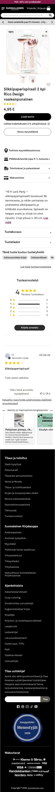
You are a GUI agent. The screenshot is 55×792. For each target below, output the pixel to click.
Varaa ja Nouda (13, 481)
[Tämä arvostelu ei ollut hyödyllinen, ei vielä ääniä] (47, 394)
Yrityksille (31, 8)
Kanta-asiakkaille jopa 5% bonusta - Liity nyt (28, 22)
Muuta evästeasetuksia (17, 498)
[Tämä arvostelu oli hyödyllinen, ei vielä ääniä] (41, 394)
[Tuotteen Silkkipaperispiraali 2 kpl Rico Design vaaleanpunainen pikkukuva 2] (32, 79)
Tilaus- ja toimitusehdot (18, 487)
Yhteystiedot (12, 561)
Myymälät (10, 543)
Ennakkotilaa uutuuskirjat (19, 603)
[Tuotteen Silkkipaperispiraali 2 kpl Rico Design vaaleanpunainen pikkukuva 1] (23, 79)
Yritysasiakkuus (13, 555)
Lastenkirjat (11, 632)
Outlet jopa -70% (14, 643)
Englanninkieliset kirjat (17, 609)
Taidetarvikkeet (13, 655)
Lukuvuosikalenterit (16, 638)
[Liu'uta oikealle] (52, 22)
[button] (3, 8)
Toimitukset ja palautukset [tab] (24, 168)
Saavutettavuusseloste (17, 504)
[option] (27, 22)
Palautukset (11, 470)
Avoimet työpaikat (15, 538)
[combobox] (27, 15)
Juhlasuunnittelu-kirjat (15, 257)
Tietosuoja (10, 510)
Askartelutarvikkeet (16, 591)
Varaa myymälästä (27, 131)
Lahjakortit (11, 626)
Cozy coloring (12, 597)
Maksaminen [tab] (16, 177)
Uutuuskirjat (11, 661)
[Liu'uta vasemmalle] (3, 22)
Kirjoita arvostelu (29, 327)
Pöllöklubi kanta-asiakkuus (20, 549)
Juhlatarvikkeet (39, 257)
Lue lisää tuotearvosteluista (35, 266)
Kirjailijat (10, 614)
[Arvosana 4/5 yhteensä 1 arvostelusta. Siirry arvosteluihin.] (11, 104)
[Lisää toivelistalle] (48, 84)
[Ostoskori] (48, 8)
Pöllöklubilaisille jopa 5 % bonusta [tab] (28, 158)
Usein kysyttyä (13, 464)
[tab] (27, 233)
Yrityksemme (12, 567)
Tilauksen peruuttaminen (18, 475)
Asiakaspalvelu (13, 532)
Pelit (7, 649)
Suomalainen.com (35, 788)
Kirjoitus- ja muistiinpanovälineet (23, 620)
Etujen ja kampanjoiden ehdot (21, 493)
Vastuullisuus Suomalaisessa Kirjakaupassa (20, 574)
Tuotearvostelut (14, 516)
